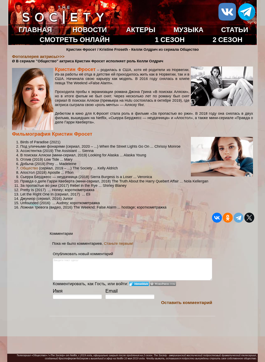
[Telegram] (238, 218)
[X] (249, 218)
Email (111, 291)
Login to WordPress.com (163, 284)
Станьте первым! (118, 243)
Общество (29, 168)
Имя (58, 291)
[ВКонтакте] (217, 218)
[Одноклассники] (228, 218)
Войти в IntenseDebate (139, 284)
